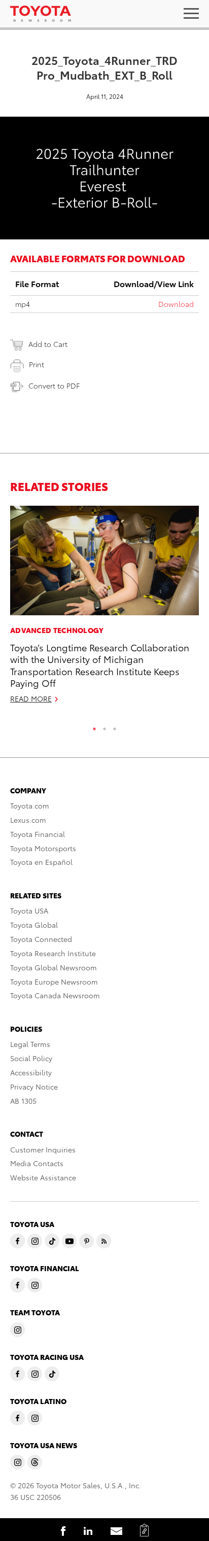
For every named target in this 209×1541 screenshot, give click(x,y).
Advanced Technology (57, 630)
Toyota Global (34, 925)
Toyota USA (29, 910)
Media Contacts (36, 1163)
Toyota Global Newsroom (53, 967)
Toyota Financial (37, 834)
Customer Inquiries (43, 1149)
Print (36, 364)
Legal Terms (30, 1044)
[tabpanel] (104, 609)
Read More (31, 698)
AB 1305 (23, 1101)
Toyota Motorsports (43, 848)
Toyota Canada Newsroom (55, 995)
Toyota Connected (41, 939)
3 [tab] (114, 726)
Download (176, 304)
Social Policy (31, 1058)
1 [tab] (94, 726)
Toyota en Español (41, 862)
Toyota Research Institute (53, 953)
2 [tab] (104, 726)
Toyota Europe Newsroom (54, 981)
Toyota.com (29, 805)
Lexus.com (28, 820)
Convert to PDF (54, 385)
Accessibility (31, 1072)
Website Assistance (43, 1177)
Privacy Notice (34, 1086)
